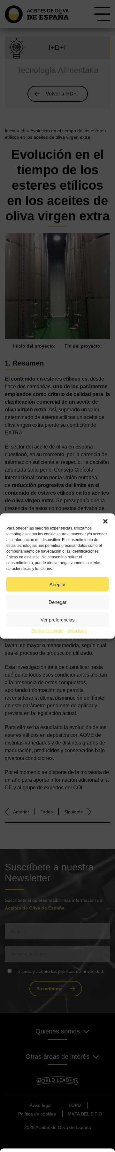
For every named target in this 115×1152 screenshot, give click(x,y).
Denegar (57, 602)
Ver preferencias (58, 619)
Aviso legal (77, 631)
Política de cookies (48, 631)
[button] (105, 521)
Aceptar (58, 584)
